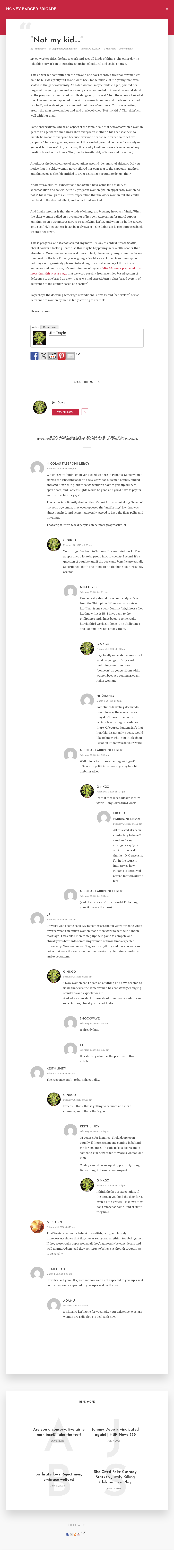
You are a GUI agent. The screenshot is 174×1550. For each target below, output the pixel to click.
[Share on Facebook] (34, 356)
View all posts (65, 412)
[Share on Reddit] (52, 356)
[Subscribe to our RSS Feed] (75, 1534)
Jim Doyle (40, 48)
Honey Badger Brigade (31, 9)
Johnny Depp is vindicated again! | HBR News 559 (115, 1432)
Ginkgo (69, 540)
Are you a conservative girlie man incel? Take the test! (58, 1432)
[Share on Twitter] (43, 356)
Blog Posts (57, 48)
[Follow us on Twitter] (71, 1534)
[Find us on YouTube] (78, 1534)
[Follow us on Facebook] (67, 1534)
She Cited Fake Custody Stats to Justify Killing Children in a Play (115, 1477)
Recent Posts (50, 327)
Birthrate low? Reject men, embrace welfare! (58, 1477)
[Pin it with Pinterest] (61, 356)
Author (35, 327)
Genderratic (70, 48)
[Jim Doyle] (39, 338)
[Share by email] (70, 356)
